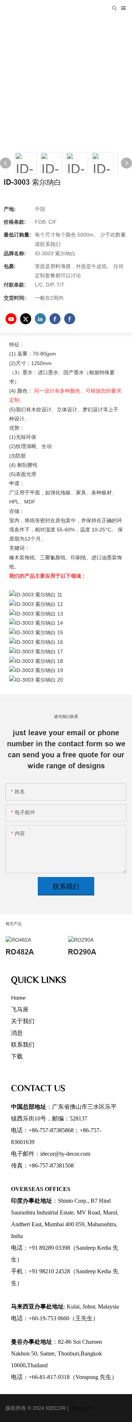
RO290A (82, 952)
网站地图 (81, 1408)
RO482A (20, 952)
